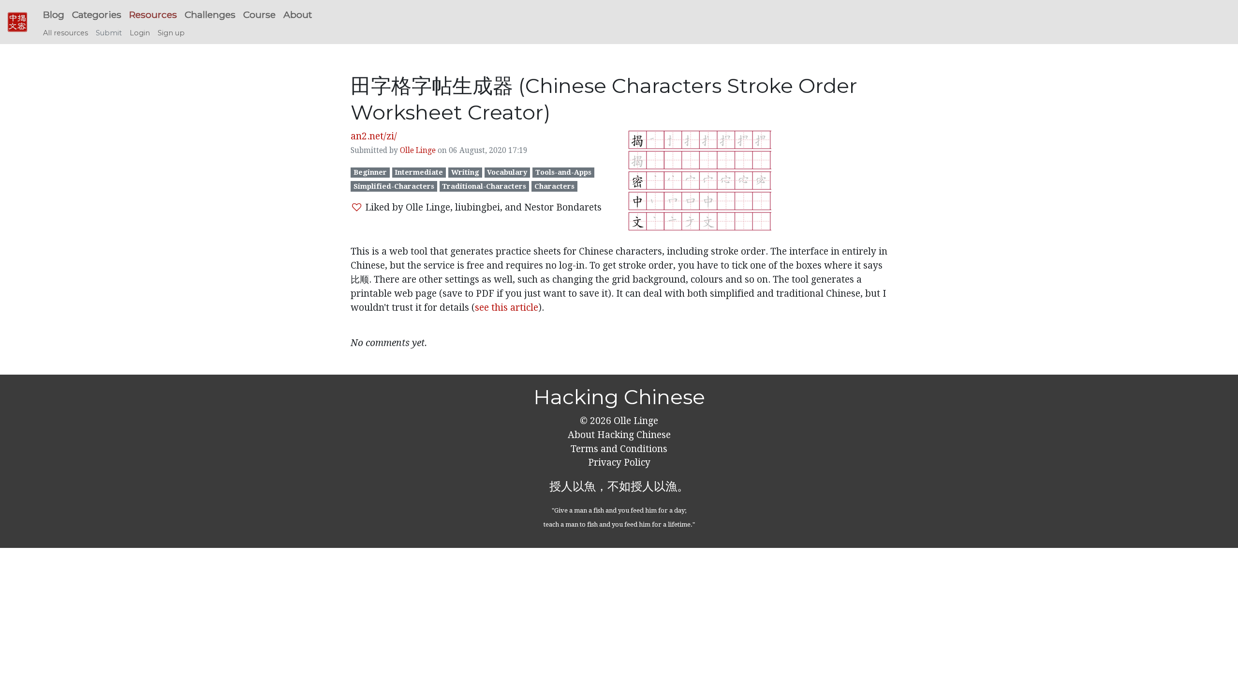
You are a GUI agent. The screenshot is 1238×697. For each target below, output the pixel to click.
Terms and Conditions (619, 449)
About (297, 14)
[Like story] (357, 207)
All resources (65, 33)
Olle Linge (418, 150)
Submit (109, 33)
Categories (96, 14)
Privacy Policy (619, 462)
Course (259, 14)
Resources (153, 14)
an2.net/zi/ (374, 136)
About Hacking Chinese (619, 434)
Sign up (171, 33)
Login (140, 33)
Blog (53, 14)
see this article (506, 307)
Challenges (210, 14)
